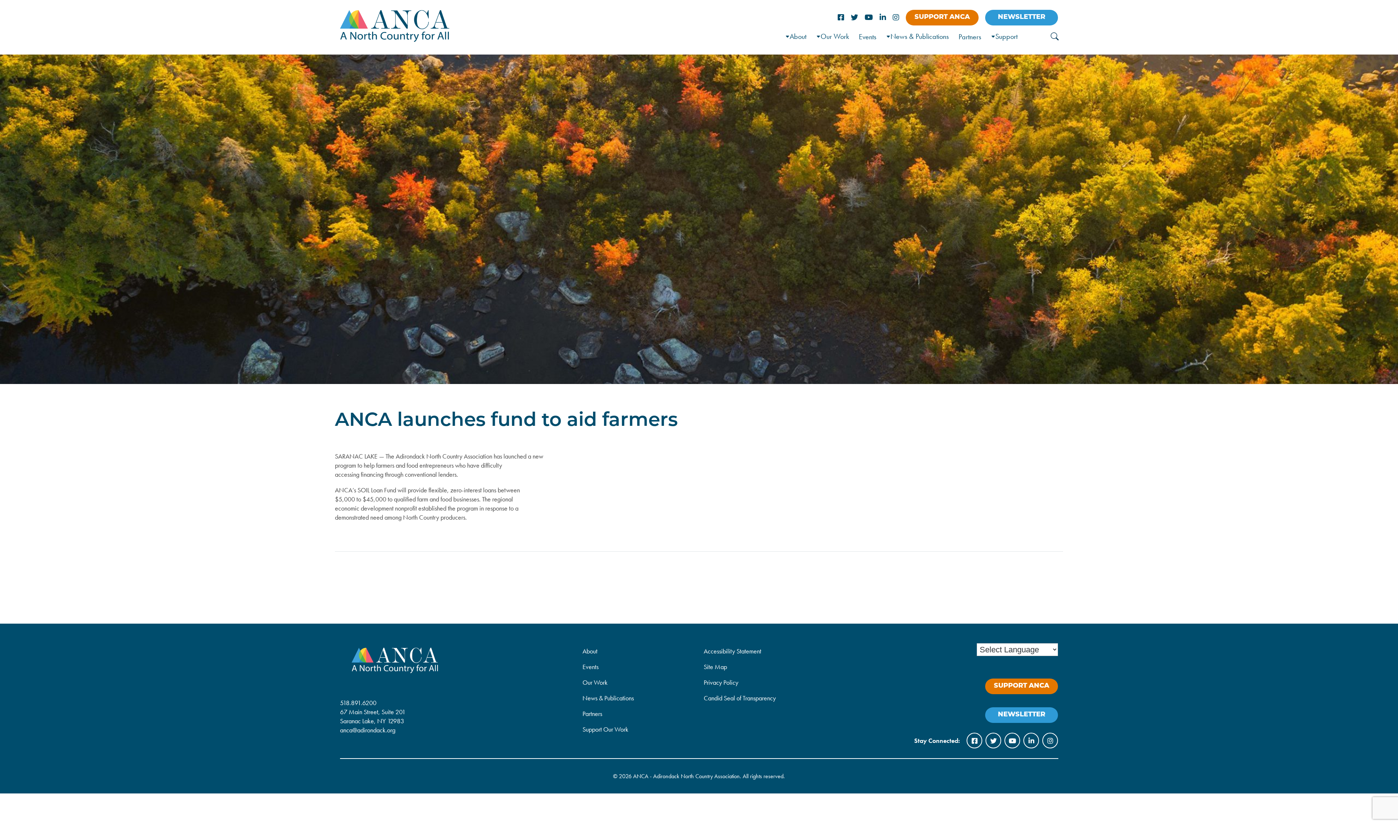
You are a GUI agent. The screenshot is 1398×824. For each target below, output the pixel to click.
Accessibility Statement (732, 651)
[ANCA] (394, 39)
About (589, 651)
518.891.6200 (358, 703)
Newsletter (1021, 17)
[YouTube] (869, 17)
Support (1006, 36)
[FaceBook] (841, 17)
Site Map (715, 667)
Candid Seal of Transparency (740, 698)
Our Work (835, 36)
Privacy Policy (721, 682)
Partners (970, 36)
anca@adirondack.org (367, 730)
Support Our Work (605, 729)
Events (867, 36)
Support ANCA (942, 17)
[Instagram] (896, 17)
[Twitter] (854, 17)
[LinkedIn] (883, 17)
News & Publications (919, 36)
